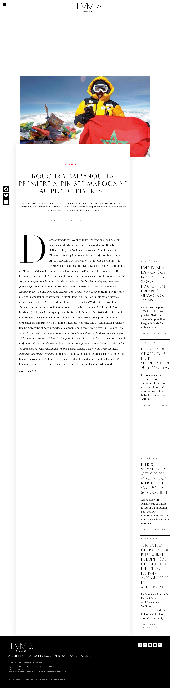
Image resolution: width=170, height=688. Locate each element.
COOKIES (86, 656)
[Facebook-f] (145, 645)
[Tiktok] (160, 645)
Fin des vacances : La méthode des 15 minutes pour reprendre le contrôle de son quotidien (154, 478)
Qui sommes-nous (40, 656)
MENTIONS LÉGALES (66, 656)
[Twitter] (150, 645)
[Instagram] (140, 645)
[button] (6, 189)
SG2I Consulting (59, 679)
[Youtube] (155, 645)
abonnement (16, 656)
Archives (73, 164)
